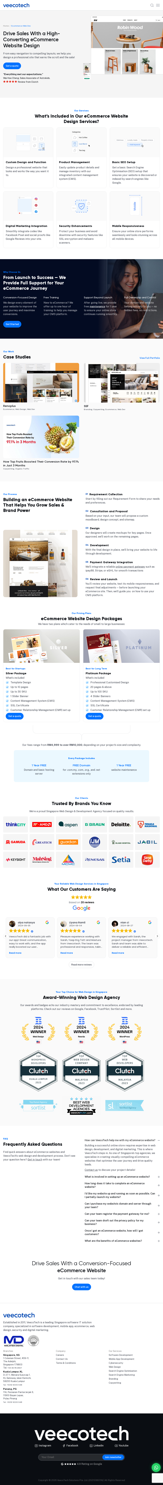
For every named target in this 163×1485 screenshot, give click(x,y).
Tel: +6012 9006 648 (12, 1385)
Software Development (121, 1355)
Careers (60, 1355)
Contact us (91, 1169)
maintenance (97, 306)
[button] (157, 936)
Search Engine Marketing (122, 1375)
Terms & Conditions (66, 1363)
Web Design (115, 1367)
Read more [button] (15, 953)
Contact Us (62, 1359)
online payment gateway (130, 566)
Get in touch (35, 1159)
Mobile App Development (121, 1359)
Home (6, 26)
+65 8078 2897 (14, 1368)
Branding (113, 1379)
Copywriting (115, 1383)
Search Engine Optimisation (123, 1371)
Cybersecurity (116, 1363)
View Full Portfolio (150, 358)
